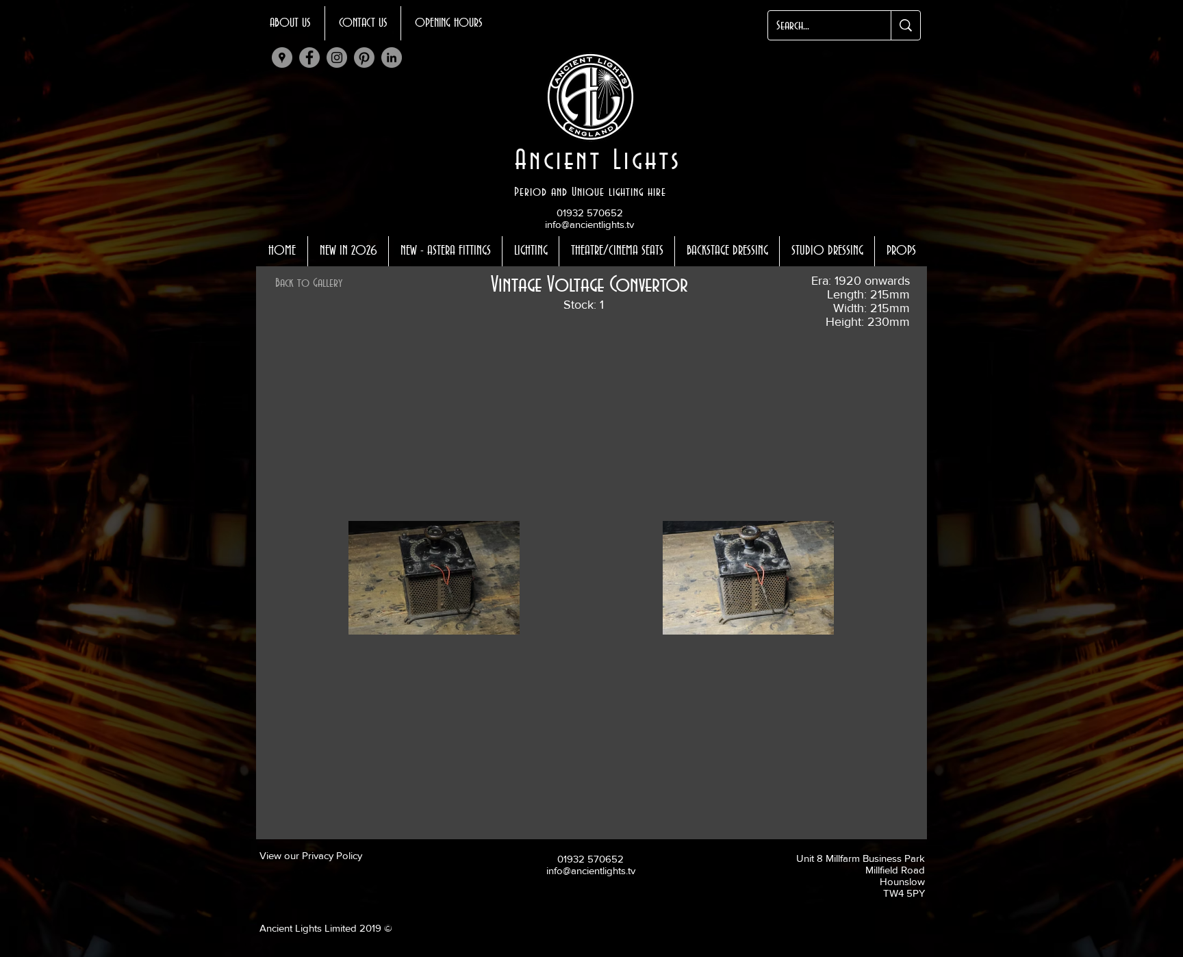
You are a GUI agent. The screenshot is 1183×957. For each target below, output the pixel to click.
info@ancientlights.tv (589, 224)
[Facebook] (309, 57)
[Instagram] (337, 57)
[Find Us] (282, 57)
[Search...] (905, 25)
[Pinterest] (364, 57)
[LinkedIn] (391, 57)
